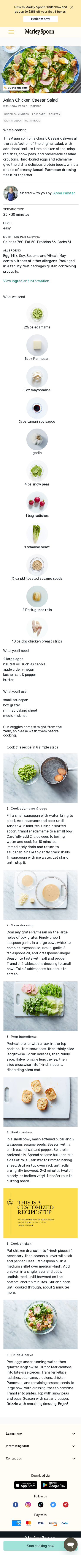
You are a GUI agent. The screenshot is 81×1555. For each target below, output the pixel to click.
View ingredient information (26, 281)
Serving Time (13, 209)
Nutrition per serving (21, 236)
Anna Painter (64, 193)
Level (8, 223)
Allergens (12, 250)
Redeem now (40, 19)
